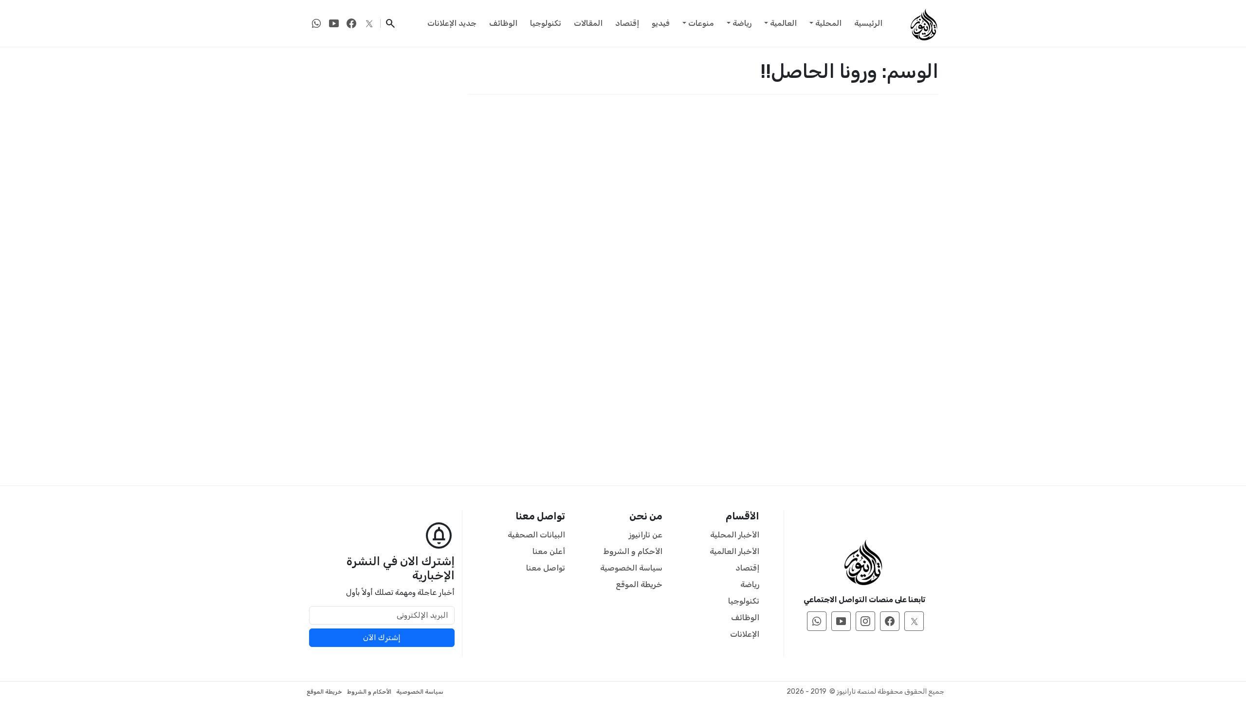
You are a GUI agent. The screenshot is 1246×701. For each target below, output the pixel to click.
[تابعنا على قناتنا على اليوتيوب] (334, 23)
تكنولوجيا (545, 23)
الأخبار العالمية (734, 551)
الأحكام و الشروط (633, 551)
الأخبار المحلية (734, 534)
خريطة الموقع (639, 584)
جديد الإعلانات (451, 23)
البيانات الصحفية (536, 534)
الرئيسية (868, 23)
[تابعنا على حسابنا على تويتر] (369, 23)
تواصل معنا (545, 567)
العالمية (783, 23)
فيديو (661, 23)
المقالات (588, 23)
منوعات (701, 23)
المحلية (828, 23)
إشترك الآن (382, 637)
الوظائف (503, 23)
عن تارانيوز (645, 534)
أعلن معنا (548, 551)
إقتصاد (627, 23)
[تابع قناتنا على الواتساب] (316, 23)
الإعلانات (744, 634)
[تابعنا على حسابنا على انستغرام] (865, 621)
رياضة (742, 23)
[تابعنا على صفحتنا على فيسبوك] (351, 23)
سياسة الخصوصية (631, 567)
